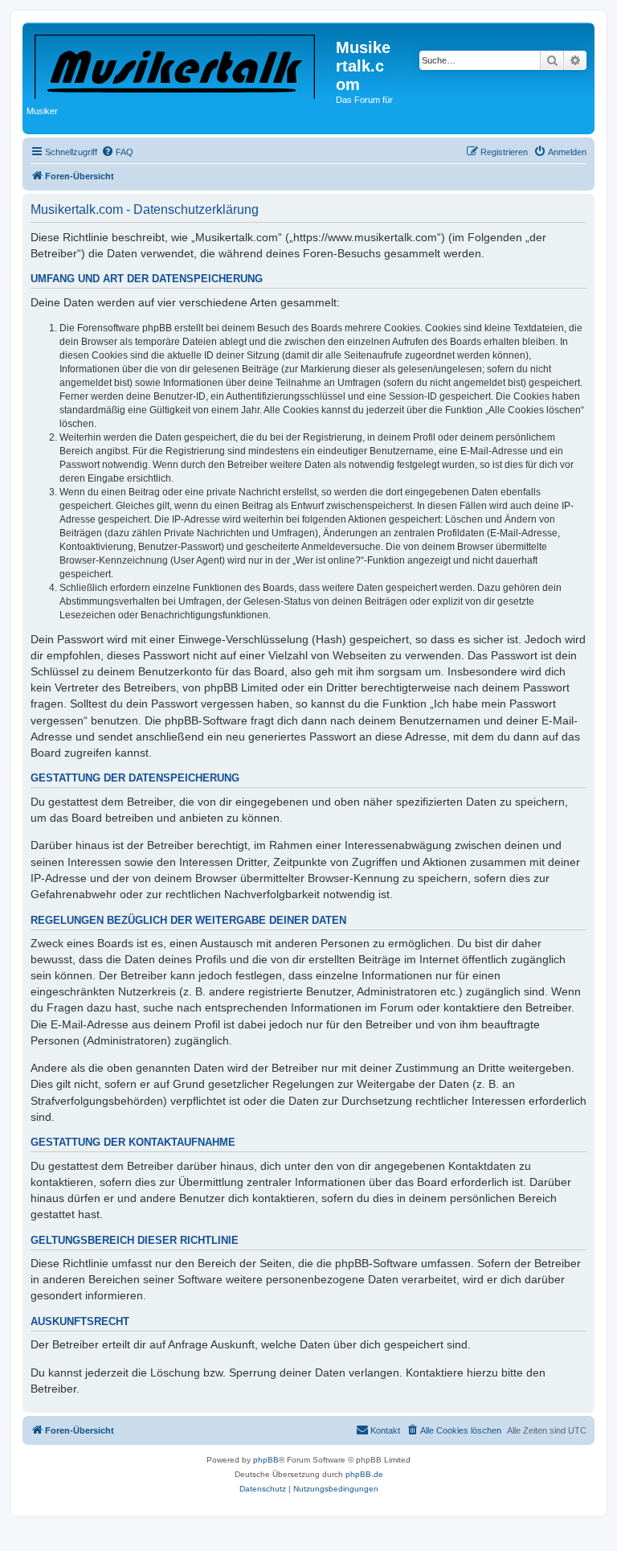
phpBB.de (364, 1474)
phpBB (266, 1459)
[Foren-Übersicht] (181, 64)
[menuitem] (117, 152)
